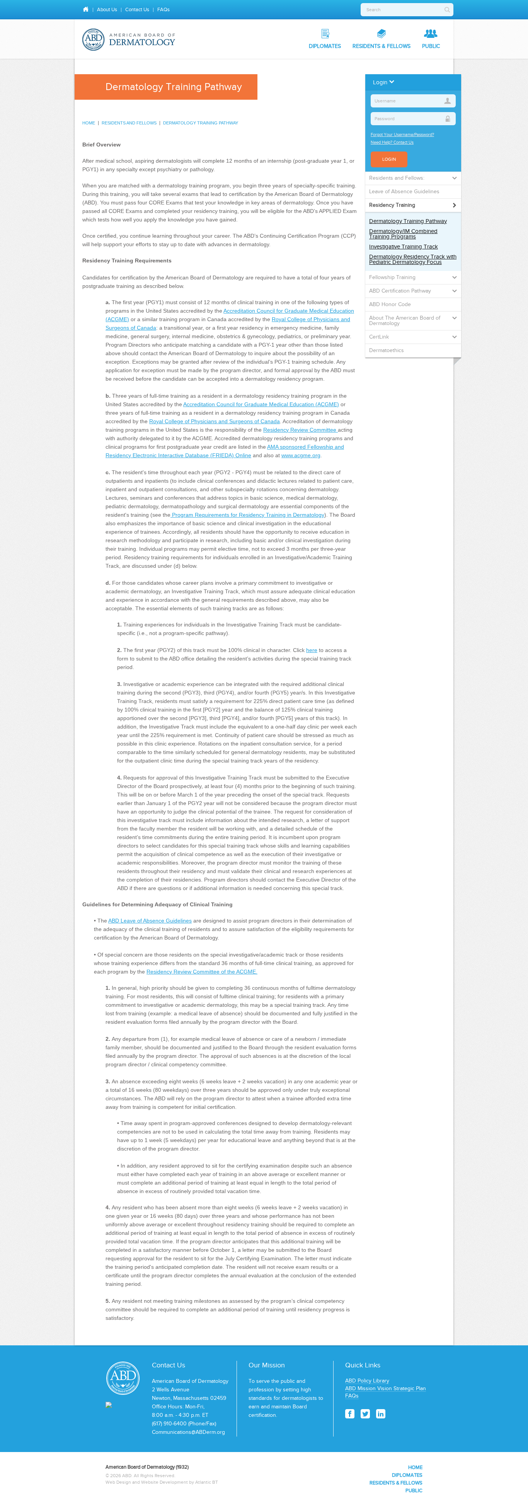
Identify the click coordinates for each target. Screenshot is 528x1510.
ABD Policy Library (367, 1381)
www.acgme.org (300, 455)
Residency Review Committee (300, 430)
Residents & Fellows (381, 46)
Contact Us (137, 9)
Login (389, 159)
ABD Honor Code (390, 304)
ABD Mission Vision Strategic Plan (385, 1388)
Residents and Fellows (129, 123)
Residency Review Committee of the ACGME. (201, 972)
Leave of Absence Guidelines (404, 191)
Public (431, 46)
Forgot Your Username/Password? (402, 134)
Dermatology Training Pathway (200, 123)
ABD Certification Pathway (400, 291)
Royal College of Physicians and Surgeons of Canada (214, 421)
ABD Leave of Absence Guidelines (150, 921)
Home (88, 123)
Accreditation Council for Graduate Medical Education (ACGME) (261, 404)
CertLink (379, 337)
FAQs (163, 9)
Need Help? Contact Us (392, 142)
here (311, 650)
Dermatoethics (386, 350)
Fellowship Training (392, 277)
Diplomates (325, 46)
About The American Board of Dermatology (404, 320)
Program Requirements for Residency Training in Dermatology (247, 515)
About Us (107, 9)
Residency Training (392, 205)
